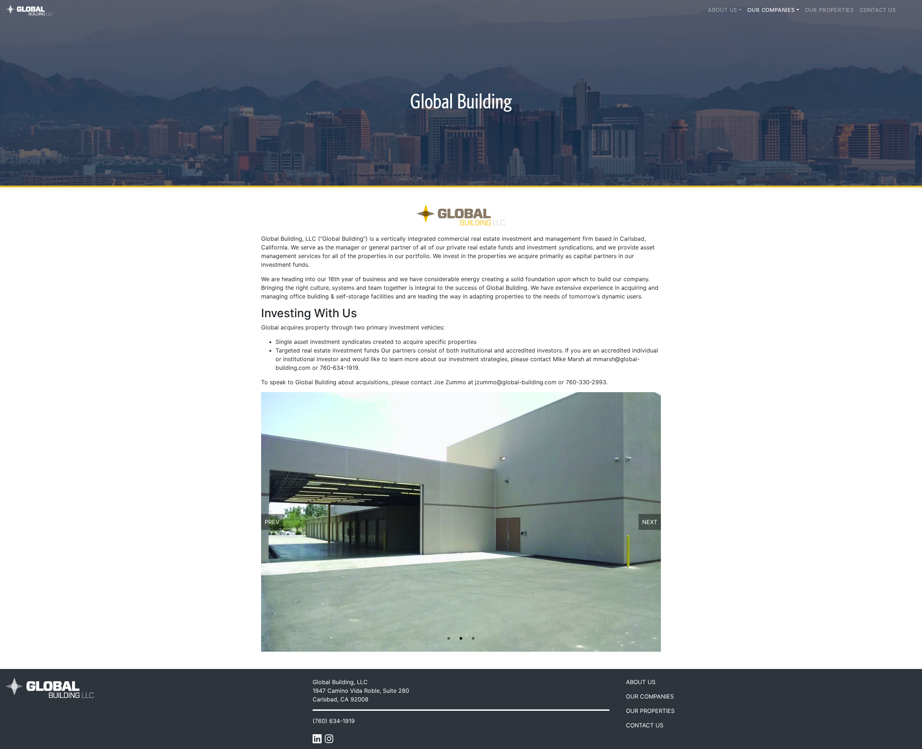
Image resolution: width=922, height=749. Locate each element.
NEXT (649, 522)
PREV (272, 522)
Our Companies (650, 696)
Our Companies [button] (771, 10)
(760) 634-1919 (334, 720)
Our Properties (829, 10)
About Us (640, 682)
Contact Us (878, 10)
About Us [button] (722, 10)
